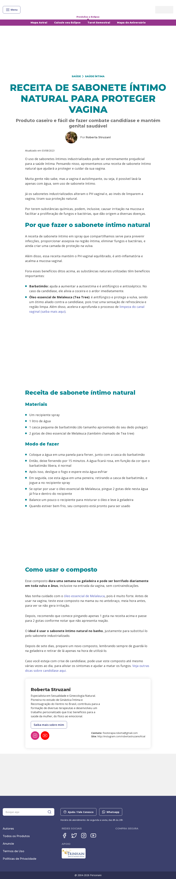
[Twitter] (74, 835)
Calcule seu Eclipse (67, 22)
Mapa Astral (39, 22)
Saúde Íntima (94, 76)
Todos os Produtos (16, 836)
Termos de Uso (13, 851)
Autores (8, 828)
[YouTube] (45, 735)
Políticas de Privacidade (19, 858)
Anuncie (8, 843)
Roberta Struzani (98, 137)
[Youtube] (93, 835)
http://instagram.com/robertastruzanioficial (121, 736)
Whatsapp (113, 812)
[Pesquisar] (49, 812)
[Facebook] (64, 835)
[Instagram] (35, 735)
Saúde (76, 76)
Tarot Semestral (98, 22)
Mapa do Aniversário (131, 22)
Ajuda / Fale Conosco (81, 812)
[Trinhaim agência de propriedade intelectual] (74, 857)
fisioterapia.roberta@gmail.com (120, 733)
